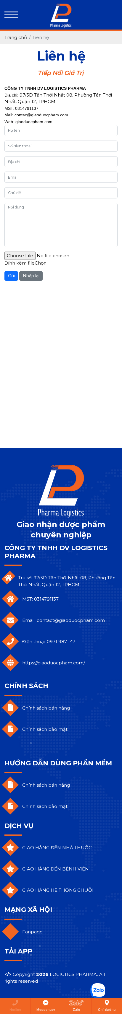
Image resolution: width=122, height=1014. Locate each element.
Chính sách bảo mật (45, 729)
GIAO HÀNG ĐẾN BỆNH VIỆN (55, 869)
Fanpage (32, 932)
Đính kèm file (19, 263)
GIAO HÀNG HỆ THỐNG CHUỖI (58, 890)
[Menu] (11, 15)
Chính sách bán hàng (46, 708)
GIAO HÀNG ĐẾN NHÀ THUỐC (57, 847)
